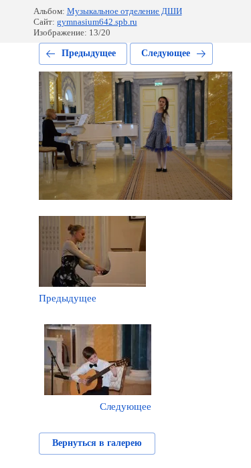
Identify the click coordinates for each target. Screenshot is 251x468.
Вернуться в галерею (97, 443)
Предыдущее (89, 53)
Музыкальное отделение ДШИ (124, 11)
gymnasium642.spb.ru (97, 22)
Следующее (165, 53)
